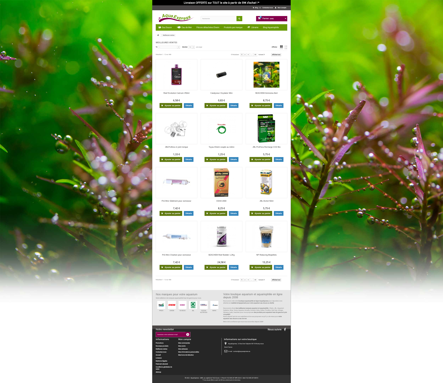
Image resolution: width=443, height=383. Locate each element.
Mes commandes (184, 343)
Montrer (184, 47)
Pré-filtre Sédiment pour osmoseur (176, 201)
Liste (285, 48)
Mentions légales (161, 361)
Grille (281, 48)
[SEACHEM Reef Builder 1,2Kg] (221, 236)
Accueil (158, 355)
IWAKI (161, 310)
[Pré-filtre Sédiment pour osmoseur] (176, 182)
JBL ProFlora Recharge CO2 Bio (266, 147)
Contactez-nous (267, 8)
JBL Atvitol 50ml (266, 201)
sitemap (158, 372)
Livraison (159, 358)
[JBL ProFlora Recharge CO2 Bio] (266, 128)
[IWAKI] (161, 305)
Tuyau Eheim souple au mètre (221, 147)
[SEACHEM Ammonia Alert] (266, 74)
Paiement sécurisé (162, 364)
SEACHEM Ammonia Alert (266, 93)
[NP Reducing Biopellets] (266, 236)
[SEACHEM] (171, 305)
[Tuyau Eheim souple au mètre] (221, 128)
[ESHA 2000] (221, 182)
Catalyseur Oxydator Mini (221, 93)
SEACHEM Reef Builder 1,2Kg (221, 255)
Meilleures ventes (161, 349)
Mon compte (281, 8)
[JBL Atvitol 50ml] (266, 182)
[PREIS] (214, 305)
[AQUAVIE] (203, 305)
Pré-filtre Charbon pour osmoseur (176, 255)
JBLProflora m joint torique (176, 147)
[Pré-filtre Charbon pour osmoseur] (176, 236)
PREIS (214, 310)
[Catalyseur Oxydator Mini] (221, 74)
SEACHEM (171, 310)
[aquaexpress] (176, 17)
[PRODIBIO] (193, 305)
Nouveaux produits (162, 346)
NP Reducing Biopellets (266, 255)
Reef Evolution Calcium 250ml (176, 93)
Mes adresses (183, 349)
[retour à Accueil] (158, 35)
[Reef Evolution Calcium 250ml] (176, 74)
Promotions (159, 343)
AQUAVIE (204, 310)
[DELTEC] (182, 305)
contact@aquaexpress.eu (241, 351)
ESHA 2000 (221, 201)
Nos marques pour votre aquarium (176, 294)
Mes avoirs (182, 346)
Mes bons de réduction (186, 355)
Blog (256, 8)
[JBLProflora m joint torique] (176, 128)
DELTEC (182, 310)
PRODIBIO (193, 310)
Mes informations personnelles (188, 352)
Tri (156, 47)
